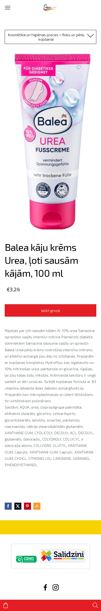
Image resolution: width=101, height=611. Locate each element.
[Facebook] (45, 587)
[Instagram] (55, 587)
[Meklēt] (95, 605)
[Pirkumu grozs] (5, 605)
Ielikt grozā (50, 310)
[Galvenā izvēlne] (7, 7)
